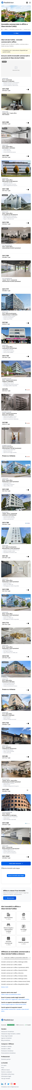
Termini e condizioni (6, 1072)
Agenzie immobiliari (6, 1038)
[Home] (1, 29)
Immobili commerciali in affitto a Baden (11, 964)
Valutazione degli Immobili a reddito (10, 1033)
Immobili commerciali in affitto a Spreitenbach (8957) (15, 967)
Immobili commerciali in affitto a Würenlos (12, 973)
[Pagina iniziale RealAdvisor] (7, 3)
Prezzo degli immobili (7, 1036)
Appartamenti (8, 918)
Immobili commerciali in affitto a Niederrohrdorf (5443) (15, 981)
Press (2, 1067)
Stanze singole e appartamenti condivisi (8, 930)
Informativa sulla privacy (7, 1074)
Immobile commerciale (16, 29)
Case (23, 918)
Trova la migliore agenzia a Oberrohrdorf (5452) (13, 1004)
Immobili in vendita (6, 1046)
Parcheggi (24, 930)
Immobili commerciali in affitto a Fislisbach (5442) (14, 976)
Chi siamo (3, 1065)
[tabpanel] (16, 973)
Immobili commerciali (8, 943)
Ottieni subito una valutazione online (11, 994)
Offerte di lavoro (5, 1070)
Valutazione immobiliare (7, 1031)
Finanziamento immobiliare (8, 1053)
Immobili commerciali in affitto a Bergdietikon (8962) (15, 984)
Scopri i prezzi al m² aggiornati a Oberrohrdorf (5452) (15, 999)
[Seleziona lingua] (27, 2)
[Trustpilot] (16, 1025)
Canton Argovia (28, 29)
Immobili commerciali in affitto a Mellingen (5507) (14, 978)
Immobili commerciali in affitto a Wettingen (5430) (14, 962)
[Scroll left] (3, 957)
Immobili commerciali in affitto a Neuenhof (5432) (14, 970)
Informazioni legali (6, 1076)
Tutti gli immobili (5, 1078)
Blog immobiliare (5, 1040)
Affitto (6, 29)
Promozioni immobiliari (7, 1051)
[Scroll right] (29, 957)
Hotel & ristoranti (23, 943)
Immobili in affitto (6, 1048)
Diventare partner (6, 1059)
